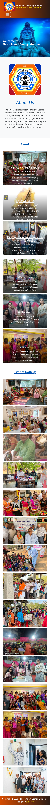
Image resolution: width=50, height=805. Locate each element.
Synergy (29, 801)
